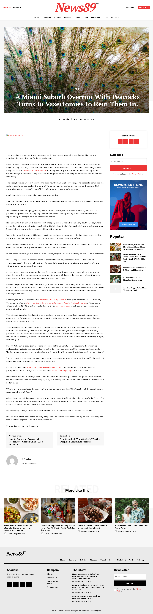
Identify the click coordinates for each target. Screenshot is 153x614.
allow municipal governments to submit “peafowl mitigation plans (56, 303)
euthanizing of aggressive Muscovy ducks (44, 367)
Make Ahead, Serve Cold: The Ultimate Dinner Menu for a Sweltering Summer (134, 246)
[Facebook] (120, 141)
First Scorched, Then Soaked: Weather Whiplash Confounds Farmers (80, 440)
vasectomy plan (62, 306)
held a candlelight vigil (62, 370)
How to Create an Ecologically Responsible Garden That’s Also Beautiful (26, 442)
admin (66, 119)
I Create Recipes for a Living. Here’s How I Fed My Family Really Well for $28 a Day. (134, 257)
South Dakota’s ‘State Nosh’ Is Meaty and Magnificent (134, 268)
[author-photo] (5, 533)
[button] (18, 7)
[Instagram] (16, 584)
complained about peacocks (53, 300)
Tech (78, 89)
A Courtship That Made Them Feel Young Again (132, 278)
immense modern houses (35, 170)
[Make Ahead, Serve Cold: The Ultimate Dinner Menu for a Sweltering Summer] (115, 247)
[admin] (12, 461)
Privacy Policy (137, 174)
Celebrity (76, 581)
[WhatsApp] (136, 141)
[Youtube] (29, 584)
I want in (127, 168)
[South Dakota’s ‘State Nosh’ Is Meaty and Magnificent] (115, 269)
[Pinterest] (131, 141)
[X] (125, 141)
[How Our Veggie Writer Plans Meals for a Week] (115, 289)
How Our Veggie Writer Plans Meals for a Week (135, 289)
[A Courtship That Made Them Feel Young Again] (115, 279)
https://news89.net (29, 463)
